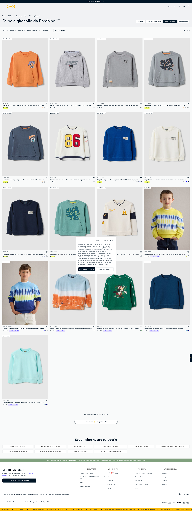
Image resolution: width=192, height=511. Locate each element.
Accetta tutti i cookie (87, 269)
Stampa (110, 477)
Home (4, 16)
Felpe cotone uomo (80, 451)
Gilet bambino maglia (110, 446)
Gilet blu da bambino (141, 446)
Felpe (25, 16)
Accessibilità (6, 502)
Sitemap (49, 502)
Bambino (19, 16)
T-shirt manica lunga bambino (50, 451)
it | (185, 494)
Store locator (85, 486)
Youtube (165, 480)
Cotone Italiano (140, 477)
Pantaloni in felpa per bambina (110, 451)
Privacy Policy (40, 502)
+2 (47, 107)
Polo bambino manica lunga (17, 451)
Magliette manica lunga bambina (173, 446)
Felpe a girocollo (34, 16)
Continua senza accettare (105, 241)
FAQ (4, 509)
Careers (110, 480)
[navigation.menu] (3, 6)
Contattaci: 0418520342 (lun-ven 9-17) (93, 478)
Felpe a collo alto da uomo (50, 446)
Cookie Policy (29, 502)
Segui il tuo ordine (86, 473)
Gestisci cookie (18, 502)
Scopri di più (136, 460)
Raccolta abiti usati (141, 484)
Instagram (165, 477)
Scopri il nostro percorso (143, 473)
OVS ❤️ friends (113, 473)
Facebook (165, 473)
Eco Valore (138, 480)
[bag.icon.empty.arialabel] (189, 6)
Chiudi (187, 509)
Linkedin (164, 484)
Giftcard (110, 488)
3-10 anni (11, 16)
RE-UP (137, 488)
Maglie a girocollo (80, 446)
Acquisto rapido (25, 99)
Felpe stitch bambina (17, 446)
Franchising (111, 484)
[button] (174, 6)
